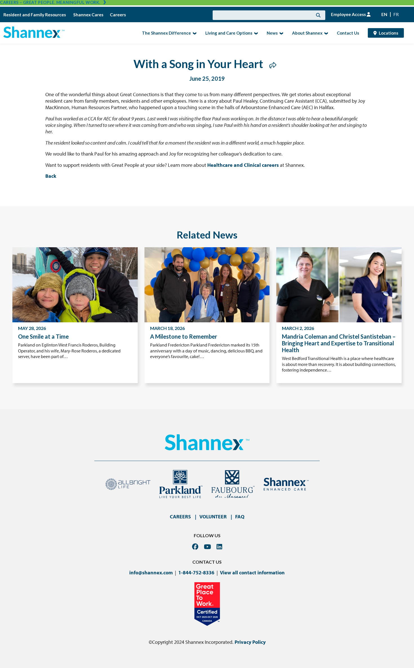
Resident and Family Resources (35, 14)
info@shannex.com (151, 572)
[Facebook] (195, 547)
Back (50, 176)
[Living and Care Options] (255, 32)
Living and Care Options (227, 32)
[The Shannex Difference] (194, 32)
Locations (388, 32)
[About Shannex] (325, 32)
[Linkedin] (219, 547)
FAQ (239, 516)
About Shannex (305, 32)
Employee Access (349, 14)
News (270, 32)
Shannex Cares (88, 14)
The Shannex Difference (165, 32)
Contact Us (348, 32)
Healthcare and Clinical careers (243, 165)
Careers (118, 14)
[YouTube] (207, 547)
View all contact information (252, 572)
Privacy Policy (250, 642)
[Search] (318, 15)
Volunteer (213, 516)
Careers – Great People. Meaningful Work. (50, 2)
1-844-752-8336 (196, 572)
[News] (281, 32)
